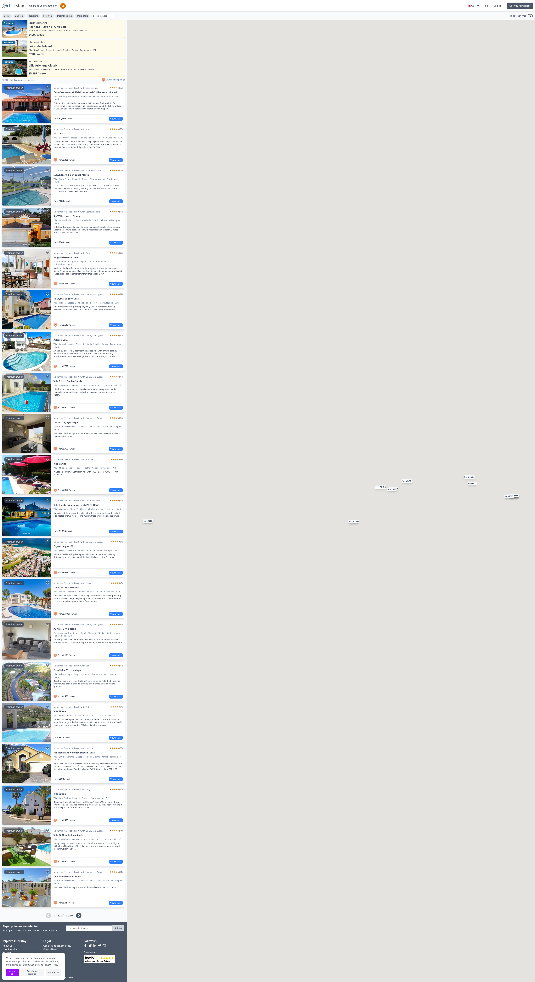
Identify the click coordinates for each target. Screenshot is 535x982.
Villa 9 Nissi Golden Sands (68, 381)
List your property (519, 5)
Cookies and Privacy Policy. (44, 964)
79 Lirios (58, 133)
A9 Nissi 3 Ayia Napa (65, 628)
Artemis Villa (61, 339)
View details (115, 118)
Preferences (53, 972)
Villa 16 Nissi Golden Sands (68, 835)
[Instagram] (104, 945)
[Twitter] (90, 945)
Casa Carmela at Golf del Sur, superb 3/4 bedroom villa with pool (86, 92)
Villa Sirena (60, 793)
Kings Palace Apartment (67, 257)
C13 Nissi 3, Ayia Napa (66, 422)
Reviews (7, 952)
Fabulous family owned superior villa (74, 752)
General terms (51, 949)
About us (7, 945)
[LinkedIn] (95, 945)
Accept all (12, 972)
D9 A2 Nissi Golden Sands (68, 876)
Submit (118, 928)
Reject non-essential (32, 972)
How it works (10, 949)
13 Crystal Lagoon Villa (66, 298)
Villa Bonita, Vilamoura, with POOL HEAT (76, 505)
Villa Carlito (60, 463)
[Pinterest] (99, 945)
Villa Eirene (60, 711)
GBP (473, 5)
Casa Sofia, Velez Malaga (67, 670)
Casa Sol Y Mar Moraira (66, 587)
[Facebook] (85, 945)
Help (485, 5)
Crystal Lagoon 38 (63, 546)
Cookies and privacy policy (57, 945)
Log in (497, 5)
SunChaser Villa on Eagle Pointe (71, 174)
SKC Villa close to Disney (67, 216)
